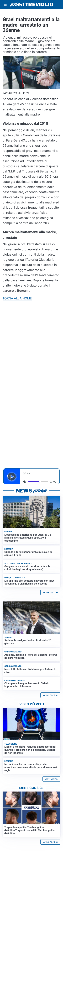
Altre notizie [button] (50, 592)
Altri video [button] (51, 779)
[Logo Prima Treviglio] (31, 4)
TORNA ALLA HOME (17, 298)
